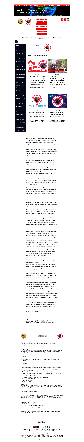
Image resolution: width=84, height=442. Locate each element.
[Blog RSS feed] (62, 19)
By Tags (44, 411)
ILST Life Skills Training (27, 362)
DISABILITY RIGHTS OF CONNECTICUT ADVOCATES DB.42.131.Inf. (41, 322)
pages (49, 433)
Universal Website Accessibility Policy (49, 429)
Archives (55, 411)
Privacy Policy (32, 429)
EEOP (46, 430)
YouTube (31, 391)
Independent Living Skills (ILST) (41, 55)
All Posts (30, 55)
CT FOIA (42, 431)
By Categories (50, 411)
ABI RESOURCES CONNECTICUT (33, 316)
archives (40, 433)
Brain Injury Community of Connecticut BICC (30, 407)
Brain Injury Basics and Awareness (57, 76)
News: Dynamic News (28, 412)
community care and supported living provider (36, 249)
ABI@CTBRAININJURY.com (31, 378)
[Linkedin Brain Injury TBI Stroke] (46, 427)
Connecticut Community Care (40, 240)
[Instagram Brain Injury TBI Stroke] (44, 427)
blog (33, 433)
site (51, 433)
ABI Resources (29, 273)
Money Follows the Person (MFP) (37, 76)
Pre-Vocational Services (52, 359)
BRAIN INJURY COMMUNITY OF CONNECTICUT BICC (38, 321)
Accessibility (25, 429)
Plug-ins (42, 430)
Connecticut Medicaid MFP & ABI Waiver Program (31, 342)
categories (36, 433)
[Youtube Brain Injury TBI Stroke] (42, 427)
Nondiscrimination (36, 430)
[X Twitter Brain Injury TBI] (38, 427)
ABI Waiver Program (35, 255)
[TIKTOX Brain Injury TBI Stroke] (47, 427)
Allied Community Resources (43, 244)
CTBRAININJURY (24, 408)
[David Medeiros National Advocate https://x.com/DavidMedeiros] (36, 427)
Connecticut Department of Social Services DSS (36, 237)
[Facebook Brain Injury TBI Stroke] (40, 427)
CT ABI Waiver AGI (33, 408)
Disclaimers (38, 429)
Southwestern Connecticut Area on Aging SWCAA (37, 242)
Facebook (26, 391)
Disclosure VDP (50, 430)
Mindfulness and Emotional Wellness (57, 112)
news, (46, 433)
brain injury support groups (50, 369)
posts (44, 433)
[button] (16, 5)
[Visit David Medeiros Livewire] (34, 427)
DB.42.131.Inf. (42, 434)
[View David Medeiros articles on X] (49, 427)
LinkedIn (35, 391)
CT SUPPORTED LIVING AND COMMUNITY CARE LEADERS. (39, 320)
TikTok (39, 391)
